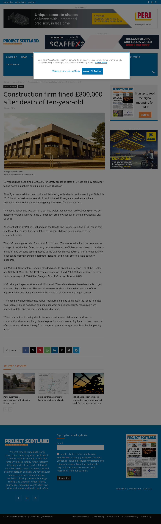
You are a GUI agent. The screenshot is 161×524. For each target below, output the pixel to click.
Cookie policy (101, 62)
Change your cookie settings (66, 71)
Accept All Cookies (92, 71)
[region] (81, 65)
